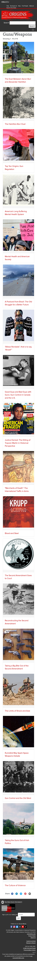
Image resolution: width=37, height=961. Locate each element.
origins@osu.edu (31, 934)
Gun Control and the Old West (18, 798)
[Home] (17, 15)
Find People (25, 6)
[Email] (30, 893)
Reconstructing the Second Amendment (16, 622)
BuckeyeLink (13, 6)
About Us (33, 937)
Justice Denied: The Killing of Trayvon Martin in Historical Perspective (17, 443)
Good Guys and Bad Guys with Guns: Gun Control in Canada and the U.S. (18, 395)
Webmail (31, 6)
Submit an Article (31, 941)
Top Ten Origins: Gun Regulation (14, 167)
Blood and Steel (12, 533)
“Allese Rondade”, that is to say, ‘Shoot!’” (18, 348)
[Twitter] (21, 893)
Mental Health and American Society (17, 258)
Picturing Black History (30, 950)
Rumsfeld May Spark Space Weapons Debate (17, 754)
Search (6, 23)
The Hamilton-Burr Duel (15, 124)
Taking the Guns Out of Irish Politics (17, 842)
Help (7, 6)
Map (19, 6)
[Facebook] (12, 893)
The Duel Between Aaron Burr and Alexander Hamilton (18, 80)
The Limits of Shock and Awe (17, 711)
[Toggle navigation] (33, 30)
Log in (34, 952)
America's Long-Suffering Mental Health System (16, 213)
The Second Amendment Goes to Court (18, 577)
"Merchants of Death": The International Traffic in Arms (17, 489)
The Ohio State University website (5, 2)
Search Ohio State (11, 8)
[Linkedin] (16, 893)
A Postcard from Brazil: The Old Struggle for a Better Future (18, 303)
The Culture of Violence (15, 885)
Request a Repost (31, 943)
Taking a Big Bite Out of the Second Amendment (17, 667)
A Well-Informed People (29, 948)
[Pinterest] (25, 893)
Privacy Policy (32, 936)
